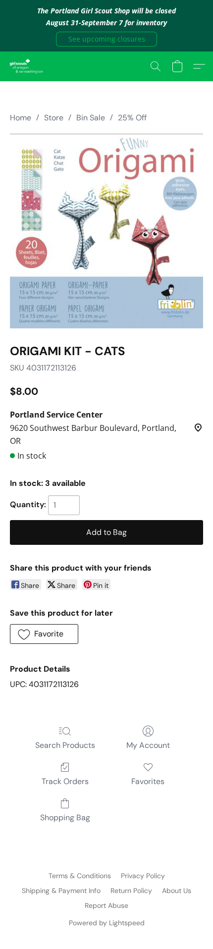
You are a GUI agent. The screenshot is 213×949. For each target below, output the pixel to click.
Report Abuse (106, 905)
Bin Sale (90, 117)
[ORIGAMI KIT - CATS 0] (106, 231)
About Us (176, 890)
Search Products (65, 745)
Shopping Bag (65, 817)
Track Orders (65, 781)
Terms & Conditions (80, 875)
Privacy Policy (143, 875)
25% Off (132, 117)
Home (20, 117)
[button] (106, 39)
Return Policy (131, 890)
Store (53, 117)
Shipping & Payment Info (61, 890)
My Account (148, 745)
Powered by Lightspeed (107, 922)
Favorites (147, 781)
